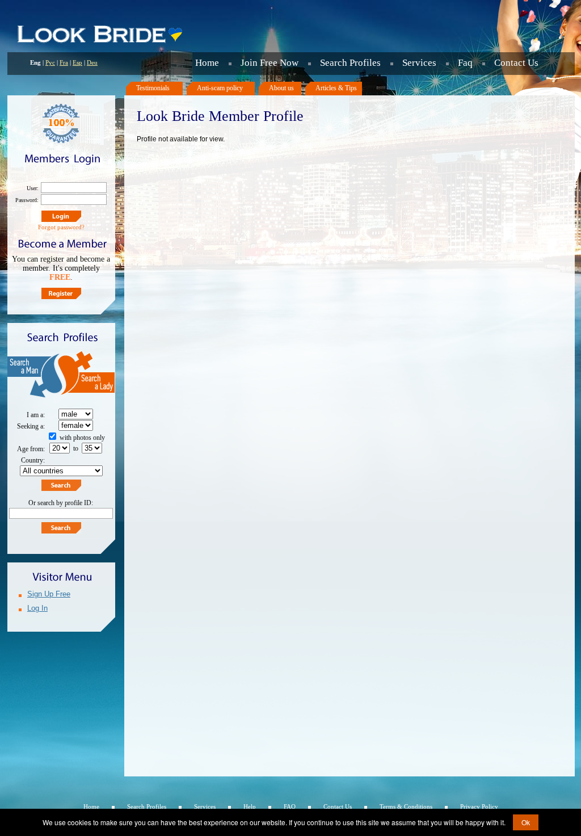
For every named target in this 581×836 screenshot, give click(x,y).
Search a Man (34, 376)
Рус (50, 62)
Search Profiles (350, 62)
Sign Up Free (48, 594)
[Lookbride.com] (99, 43)
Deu (92, 62)
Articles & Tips (336, 88)
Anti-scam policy (220, 88)
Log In (37, 608)
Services (419, 62)
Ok (525, 822)
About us (281, 88)
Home (207, 62)
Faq (465, 62)
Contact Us (516, 62)
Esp (77, 62)
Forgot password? (61, 227)
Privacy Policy (479, 806)
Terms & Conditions (406, 806)
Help (249, 806)
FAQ (290, 806)
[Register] (61, 293)
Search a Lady (88, 376)
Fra (64, 62)
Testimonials (153, 88)
